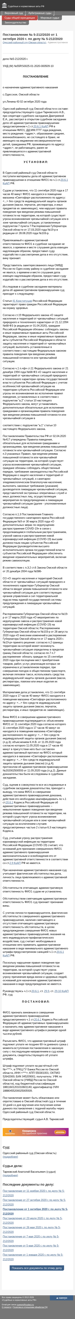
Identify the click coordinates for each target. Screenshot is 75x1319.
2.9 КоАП (15, 862)
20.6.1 (9, 802)
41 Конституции (22, 300)
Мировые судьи (50, 17)
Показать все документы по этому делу (37, 1268)
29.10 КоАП (61, 991)
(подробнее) (10, 1156)
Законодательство (15, 22)
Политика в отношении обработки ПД (30, 1307)
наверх (61, 1297)
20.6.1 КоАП (40, 126)
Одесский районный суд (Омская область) (25, 42)
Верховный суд (14, 12)
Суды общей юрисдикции (20, 17)
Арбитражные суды (39, 12)
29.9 (46, 991)
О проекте (6, 1307)
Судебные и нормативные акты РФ (26, 6)
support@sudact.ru (25, 1304)
